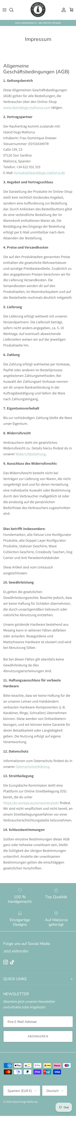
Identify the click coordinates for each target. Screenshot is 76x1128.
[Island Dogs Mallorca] (38, 10)
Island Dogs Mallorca (24, 1101)
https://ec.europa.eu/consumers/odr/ (31, 802)
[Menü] (4, 9)
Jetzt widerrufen (15, 951)
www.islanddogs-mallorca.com (26, 107)
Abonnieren (38, 1036)
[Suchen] (13, 9)
